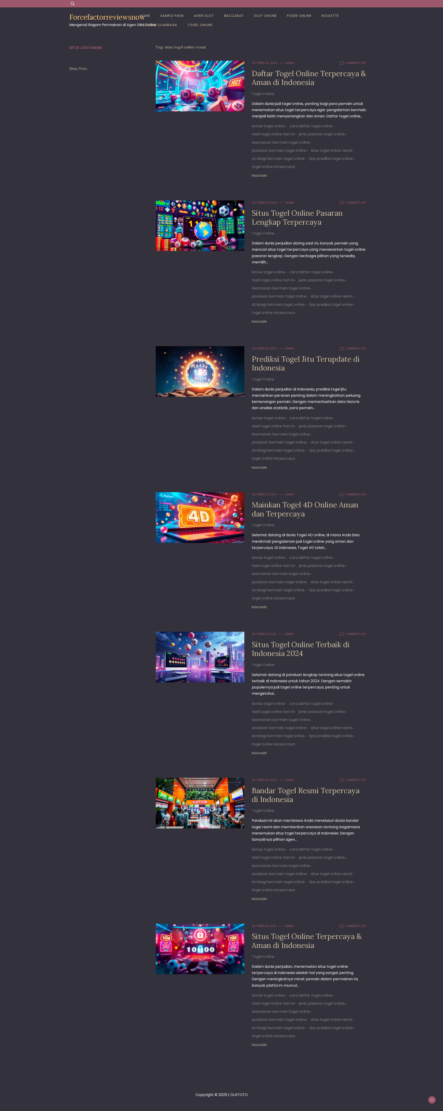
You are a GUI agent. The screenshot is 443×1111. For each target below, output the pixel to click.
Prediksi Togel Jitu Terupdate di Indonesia (306, 363)
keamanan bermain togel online (281, 142)
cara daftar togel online (310, 126)
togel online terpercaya (273, 166)
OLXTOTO (239, 1094)
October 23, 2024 (264, 348)
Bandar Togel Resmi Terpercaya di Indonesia (305, 795)
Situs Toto (78, 68)
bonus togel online (268, 126)
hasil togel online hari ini (273, 134)
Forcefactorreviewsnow (107, 17)
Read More (259, 176)
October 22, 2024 (264, 494)
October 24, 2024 (264, 203)
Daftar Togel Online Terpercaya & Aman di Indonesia (309, 78)
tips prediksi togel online (331, 158)
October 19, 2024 (264, 926)
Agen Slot (204, 15)
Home (145, 15)
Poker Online (299, 15)
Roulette (330, 15)
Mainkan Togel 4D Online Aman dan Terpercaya (305, 509)
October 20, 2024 (264, 780)
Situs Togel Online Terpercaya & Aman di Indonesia (307, 941)
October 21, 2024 (264, 634)
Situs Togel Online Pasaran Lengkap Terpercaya (297, 217)
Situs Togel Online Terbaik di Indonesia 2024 (301, 649)
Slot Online (265, 15)
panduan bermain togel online (279, 150)
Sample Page (172, 15)
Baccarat (234, 15)
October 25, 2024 (264, 63)
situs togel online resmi (331, 150)
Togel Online (200, 25)
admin (289, 63)
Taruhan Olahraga (158, 25)
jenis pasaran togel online (322, 134)
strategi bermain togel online (278, 158)
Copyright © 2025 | (212, 1094)
